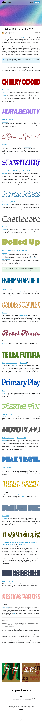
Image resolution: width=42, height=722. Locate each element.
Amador (4, 171)
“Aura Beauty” (5, 122)
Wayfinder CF (21, 438)
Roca (3, 391)
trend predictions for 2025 (21, 37)
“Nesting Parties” (5, 607)
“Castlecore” (4, 229)
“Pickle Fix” (4, 416)
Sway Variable (25, 542)
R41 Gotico (5, 227)
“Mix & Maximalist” (6, 546)
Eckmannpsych (7, 414)
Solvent (22, 496)
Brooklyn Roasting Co (23, 469)
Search (14, 613)
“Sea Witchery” (5, 173)
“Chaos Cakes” (20, 494)
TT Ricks (16, 171)
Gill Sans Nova (6, 250)
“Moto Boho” (4, 440)
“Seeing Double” (26, 583)
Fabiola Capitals (7, 289)
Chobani (28, 394)
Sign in (31, 2)
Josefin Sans (7, 259)
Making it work (37, 32)
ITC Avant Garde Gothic (22, 250)
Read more (21, 700)
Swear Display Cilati (8, 202)
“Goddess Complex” (22, 315)
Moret (19, 542)
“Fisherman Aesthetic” (17, 291)
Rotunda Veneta (28, 171)
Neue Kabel (31, 257)
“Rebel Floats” (5, 343)
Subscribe (37, 2)
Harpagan (22, 544)
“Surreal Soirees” (5, 204)
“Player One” (4, 518)
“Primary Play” (5, 393)
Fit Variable (5, 516)
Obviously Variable (8, 119)
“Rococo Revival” (27, 147)
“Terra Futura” (16, 365)
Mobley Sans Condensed (9, 363)
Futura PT (5, 90)
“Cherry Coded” (5, 92)
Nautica (4, 144)
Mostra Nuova (6, 467)
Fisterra (10, 171)
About (9, 2)
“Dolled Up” (4, 253)
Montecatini (12, 542)
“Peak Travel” (4, 469)
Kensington (11, 544)
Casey (8, 345)
